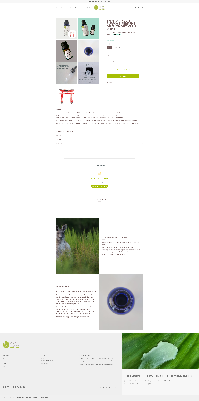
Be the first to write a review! (99, 186)
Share (110, 82)
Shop (4, 358)
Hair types (59, 139)
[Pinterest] (109, 387)
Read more (59, 126)
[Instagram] (112, 387)
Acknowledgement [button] (84, 355)
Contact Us (18, 397)
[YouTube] (115, 387)
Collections (6, 361)
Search (46, 397)
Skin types (59, 135)
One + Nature (8, 397)
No (109, 56)
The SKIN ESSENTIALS (47, 361)
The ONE (43, 358)
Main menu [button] (6, 355)
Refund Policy (39, 397)
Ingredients (59, 143)
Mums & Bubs (6, 363)
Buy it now (123, 76)
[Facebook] (100, 387)
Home (57, 14)
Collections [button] (44, 355)
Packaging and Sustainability (64, 131)
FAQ (23, 397)
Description (59, 109)
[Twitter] (103, 387)
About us (5, 369)
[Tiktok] (106, 387)
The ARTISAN (44, 363)
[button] (58, 7)
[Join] (194, 387)
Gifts (4, 366)
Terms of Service (30, 397)
